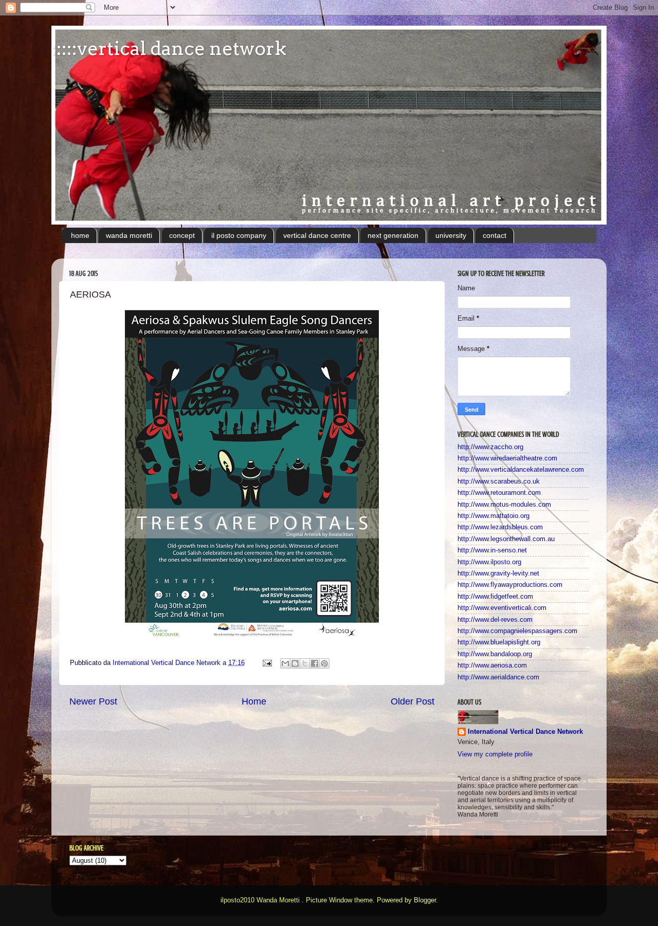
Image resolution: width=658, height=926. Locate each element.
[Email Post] (267, 662)
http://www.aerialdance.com (498, 677)
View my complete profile (495, 754)
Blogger (425, 900)
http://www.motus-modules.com (504, 504)
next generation (393, 235)
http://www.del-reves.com (495, 619)
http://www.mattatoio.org (493, 516)
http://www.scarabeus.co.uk (499, 481)
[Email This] (285, 663)
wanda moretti (129, 235)
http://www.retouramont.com (499, 492)
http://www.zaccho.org (490, 447)
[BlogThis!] (295, 663)
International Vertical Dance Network (525, 731)
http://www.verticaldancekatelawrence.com (521, 469)
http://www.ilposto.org (489, 562)
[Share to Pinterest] (324, 663)
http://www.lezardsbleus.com (500, 527)
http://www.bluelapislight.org (499, 642)
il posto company (238, 235)
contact (494, 235)
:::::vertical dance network (168, 48)
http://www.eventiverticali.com (502, 608)
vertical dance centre (317, 235)
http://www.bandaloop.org (495, 654)
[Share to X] (305, 663)
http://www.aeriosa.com (492, 665)
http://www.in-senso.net (492, 550)
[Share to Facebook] (314, 663)
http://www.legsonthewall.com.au (506, 539)
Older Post (412, 701)
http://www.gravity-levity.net (498, 573)
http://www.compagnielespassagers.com (517, 631)
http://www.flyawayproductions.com (510, 584)
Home (254, 701)
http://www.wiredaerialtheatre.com (507, 458)
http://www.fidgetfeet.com (495, 596)
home (80, 235)
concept (182, 235)
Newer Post (93, 701)
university (450, 235)
